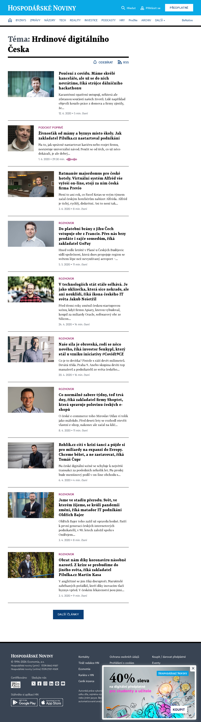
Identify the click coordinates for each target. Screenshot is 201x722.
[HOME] (10, 20)
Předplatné (179, 7)
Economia (84, 669)
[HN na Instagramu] (45, 683)
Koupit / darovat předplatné (169, 657)
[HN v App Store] (51, 702)
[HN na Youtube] (63, 683)
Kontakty (84, 657)
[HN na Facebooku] (39, 683)
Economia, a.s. (35, 662)
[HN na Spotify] (57, 683)
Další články (68, 614)
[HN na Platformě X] (34, 683)
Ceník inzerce (86, 681)
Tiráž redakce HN (89, 663)
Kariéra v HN (86, 675)
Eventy (156, 663)
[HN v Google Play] (24, 702)
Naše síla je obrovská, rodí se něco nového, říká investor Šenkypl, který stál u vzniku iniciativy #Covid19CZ (92, 349)
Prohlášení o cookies (122, 663)
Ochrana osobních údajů (124, 657)
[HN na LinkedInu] (51, 683)
